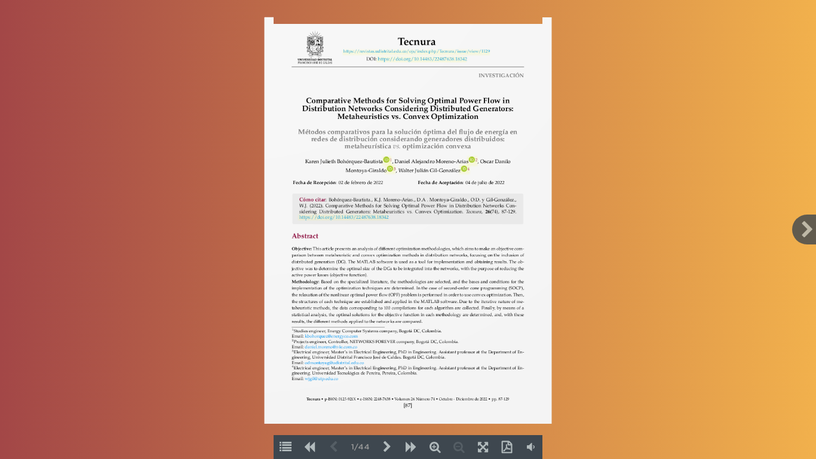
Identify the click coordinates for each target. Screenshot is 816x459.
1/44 (360, 447)
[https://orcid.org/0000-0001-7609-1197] (464, 169)
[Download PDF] (507, 447)
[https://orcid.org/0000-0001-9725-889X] (386, 160)
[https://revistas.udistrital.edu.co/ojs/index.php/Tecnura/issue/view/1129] (416, 51)
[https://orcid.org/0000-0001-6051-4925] (390, 169)
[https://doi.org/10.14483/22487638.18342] (422, 60)
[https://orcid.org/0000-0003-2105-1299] (471, 160)
